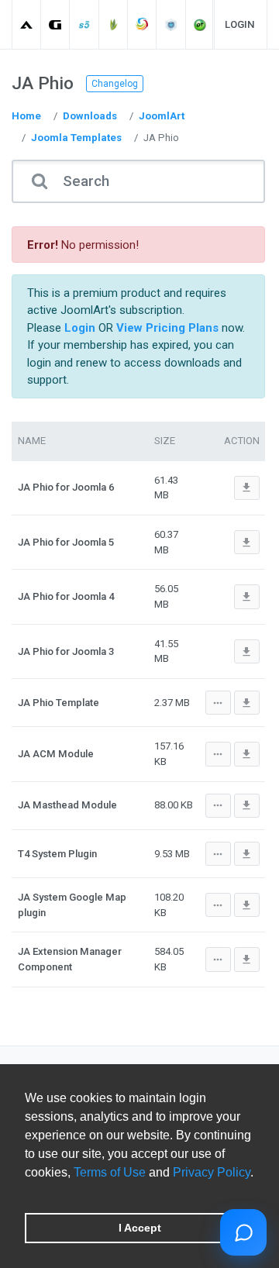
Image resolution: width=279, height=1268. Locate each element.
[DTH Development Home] (200, 24)
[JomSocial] (142, 24)
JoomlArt (161, 116)
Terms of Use (110, 1172)
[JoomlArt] (26, 24)
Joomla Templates (76, 137)
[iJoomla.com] (171, 24)
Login (240, 24)
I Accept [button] (140, 1227)
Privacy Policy (211, 1172)
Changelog (114, 83)
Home (26, 116)
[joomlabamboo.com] (113, 24)
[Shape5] (85, 24)
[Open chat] (243, 1232)
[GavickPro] (55, 24)
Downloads (90, 116)
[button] (27, 1192)
